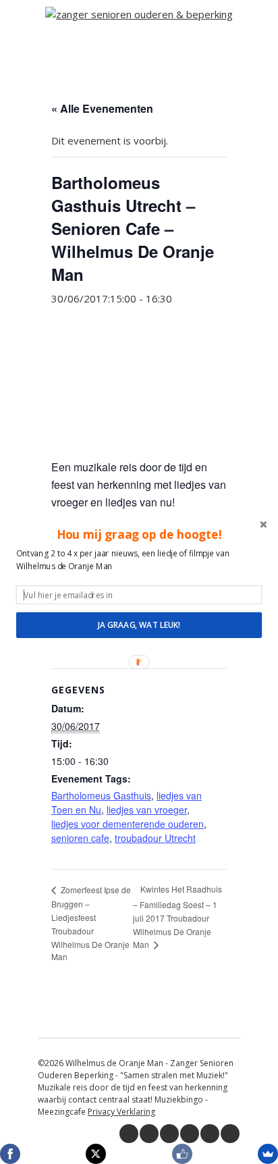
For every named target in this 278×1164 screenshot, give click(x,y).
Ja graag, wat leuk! (139, 625)
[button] (139, 534)
